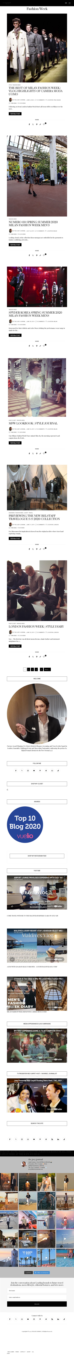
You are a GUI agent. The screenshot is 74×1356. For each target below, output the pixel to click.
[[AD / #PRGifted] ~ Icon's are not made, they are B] (46, 1220)
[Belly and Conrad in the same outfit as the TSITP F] (9, 1239)
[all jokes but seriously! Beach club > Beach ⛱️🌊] (46, 1182)
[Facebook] (29, 124)
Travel (31, 512)
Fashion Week (16, 85)
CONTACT (22, 1351)
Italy (55, 100)
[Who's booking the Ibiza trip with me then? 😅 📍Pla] (28, 1258)
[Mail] (52, 770)
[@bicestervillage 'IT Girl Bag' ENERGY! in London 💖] (28, 1239)
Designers (12, 512)
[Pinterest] (36, 124)
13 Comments (40, 100)
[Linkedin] (58, 1139)
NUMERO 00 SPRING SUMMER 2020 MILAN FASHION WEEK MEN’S (33, 224)
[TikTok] (58, 770)
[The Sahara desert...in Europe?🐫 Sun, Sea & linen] (28, 1201)
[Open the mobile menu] (70, 3)
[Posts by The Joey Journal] (10, 100)
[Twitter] (33, 124)
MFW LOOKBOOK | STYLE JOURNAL (33, 423)
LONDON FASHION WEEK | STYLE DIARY (36, 626)
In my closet (12, 420)
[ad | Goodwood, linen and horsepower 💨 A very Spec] (9, 1220)
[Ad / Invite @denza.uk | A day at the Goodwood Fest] (28, 1220)
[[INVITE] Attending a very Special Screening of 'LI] (9, 1182)
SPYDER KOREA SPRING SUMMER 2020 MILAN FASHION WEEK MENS (35, 314)
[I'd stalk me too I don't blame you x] (9, 1201)
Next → (47, 669)
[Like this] (44, 255)
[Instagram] (28, 770)
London (56, 525)
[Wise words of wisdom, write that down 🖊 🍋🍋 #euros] (28, 1182)
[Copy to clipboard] (40, 124)
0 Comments (41, 321)
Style (10, 85)
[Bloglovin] (46, 770)
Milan (59, 100)
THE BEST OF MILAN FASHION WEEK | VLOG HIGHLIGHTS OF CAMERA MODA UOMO (35, 91)
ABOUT (28, 1351)
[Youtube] (34, 770)
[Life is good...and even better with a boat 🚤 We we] (9, 1258)
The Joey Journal (19, 100)
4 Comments (40, 231)
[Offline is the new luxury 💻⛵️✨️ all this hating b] (46, 1201)
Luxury (26, 512)
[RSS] (52, 1139)
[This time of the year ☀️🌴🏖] (46, 1258)
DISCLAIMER (10, 1351)
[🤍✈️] (46, 1239)
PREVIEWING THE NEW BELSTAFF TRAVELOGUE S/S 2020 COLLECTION (34, 517)
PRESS (17, 1351)
